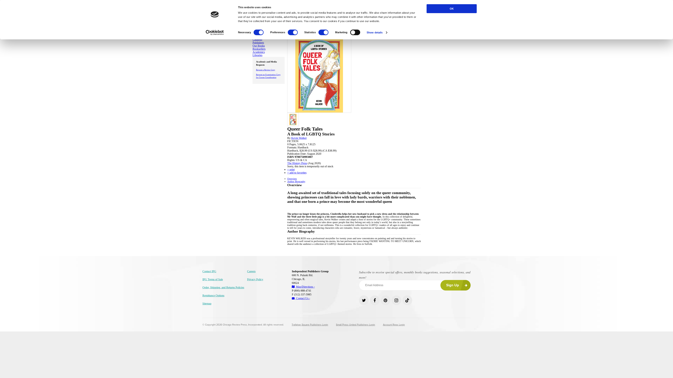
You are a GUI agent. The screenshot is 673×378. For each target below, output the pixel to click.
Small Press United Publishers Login (355, 324)
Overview (292, 178)
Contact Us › (302, 298)
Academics (259, 52)
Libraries (257, 55)
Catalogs (257, 39)
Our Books (259, 45)
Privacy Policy (255, 279)
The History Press (297, 163)
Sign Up (452, 285)
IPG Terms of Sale (212, 279)
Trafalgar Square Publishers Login (310, 324)
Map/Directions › (305, 286)
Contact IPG (209, 271)
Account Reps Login (394, 324)
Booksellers (259, 48)
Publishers (258, 42)
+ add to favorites (297, 172)
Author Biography (296, 181)
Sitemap (206, 303)
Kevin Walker (299, 137)
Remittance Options (213, 295)
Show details (375, 32)
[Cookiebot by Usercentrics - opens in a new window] (214, 32)
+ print (291, 169)
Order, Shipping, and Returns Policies (223, 287)
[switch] (293, 32)
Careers (251, 271)
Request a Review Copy (265, 70)
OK (452, 8)
